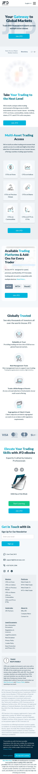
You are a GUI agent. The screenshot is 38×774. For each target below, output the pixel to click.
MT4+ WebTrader (27, 585)
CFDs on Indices (10, 585)
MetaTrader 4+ (26, 582)
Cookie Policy (9, 643)
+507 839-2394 (11, 565)
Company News (26, 613)
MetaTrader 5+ (26, 587)
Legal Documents (10, 635)
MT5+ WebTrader (27, 590)
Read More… (21, 279)
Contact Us (24, 616)
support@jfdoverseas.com (15, 560)
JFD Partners (9, 611)
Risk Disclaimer (10, 637)
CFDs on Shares (10, 592)
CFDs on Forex (9, 582)
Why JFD (24, 611)
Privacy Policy (9, 640)
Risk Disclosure (8, 682)
